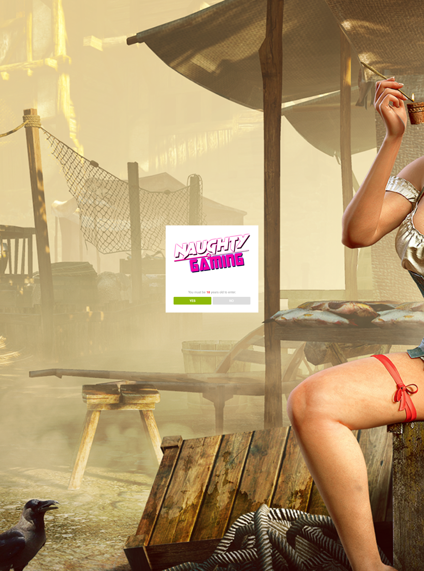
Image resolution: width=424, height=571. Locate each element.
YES (192, 300)
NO (231, 300)
